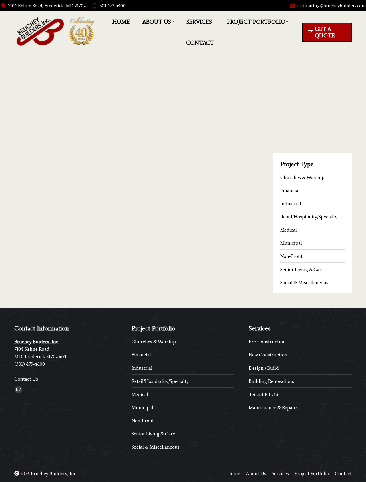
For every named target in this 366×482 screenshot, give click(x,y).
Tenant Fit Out (264, 394)
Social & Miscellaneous (304, 282)
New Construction (268, 355)
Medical (288, 230)
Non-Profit (291, 256)
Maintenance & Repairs (273, 407)
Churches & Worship (302, 177)
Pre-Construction (267, 341)
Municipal (291, 243)
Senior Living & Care (302, 269)
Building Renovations (271, 381)
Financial (290, 190)
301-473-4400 (113, 5)
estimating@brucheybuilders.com (331, 5)
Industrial (290, 203)
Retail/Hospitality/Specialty (308, 217)
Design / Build (264, 368)
